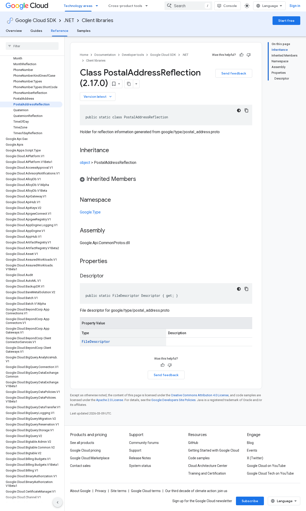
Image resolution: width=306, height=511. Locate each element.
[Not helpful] (248, 54)
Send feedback (233, 73)
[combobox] (188, 5)
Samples (84, 31)
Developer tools (133, 55)
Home (84, 55)
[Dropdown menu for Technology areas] (98, 5)
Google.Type (90, 212)
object (85, 162)
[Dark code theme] (239, 110)
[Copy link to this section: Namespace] (115, 200)
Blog (250, 443)
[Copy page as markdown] (129, 84)
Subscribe (250, 501)
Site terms (118, 491)
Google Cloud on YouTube (266, 466)
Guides (36, 31)
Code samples (199, 458)
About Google (80, 491)
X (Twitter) (255, 458)
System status (140, 466)
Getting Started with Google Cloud (213, 450)
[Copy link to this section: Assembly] (110, 231)
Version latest (98, 96)
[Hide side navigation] (57, 502)
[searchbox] (32, 46)
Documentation (105, 55)
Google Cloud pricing (85, 450)
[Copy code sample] (246, 110)
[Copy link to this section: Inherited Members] (141, 179)
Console (230, 6)
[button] (166, 179)
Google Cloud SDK (35, 20)
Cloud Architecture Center (207, 466)
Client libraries (97, 20)
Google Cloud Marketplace (89, 458)
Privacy (100, 491)
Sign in (295, 6)
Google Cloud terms (146, 491)
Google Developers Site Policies (173, 400)
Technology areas (78, 6)
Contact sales (80, 466)
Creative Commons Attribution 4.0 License (200, 395)
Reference (59, 31)
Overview (14, 31)
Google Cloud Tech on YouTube (270, 473)
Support (135, 450)
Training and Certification (207, 473)
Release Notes (140, 458)
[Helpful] (241, 54)
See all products (82, 443)
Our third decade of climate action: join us (196, 491)
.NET (69, 20)
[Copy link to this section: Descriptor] (108, 276)
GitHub (193, 443)
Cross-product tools (125, 6)
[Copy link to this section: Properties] (113, 261)
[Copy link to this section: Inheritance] (114, 151)
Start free (286, 20)
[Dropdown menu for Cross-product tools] (148, 5)
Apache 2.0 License (109, 400)
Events (252, 450)
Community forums (144, 443)
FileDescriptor (96, 341)
